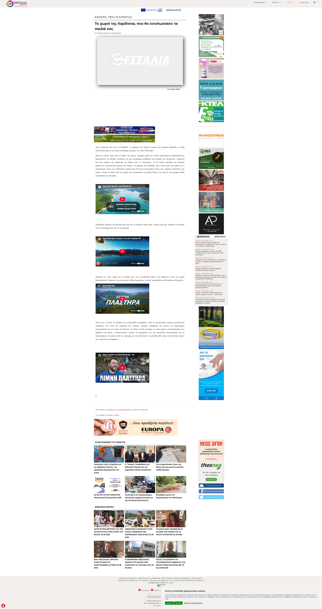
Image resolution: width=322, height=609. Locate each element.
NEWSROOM (203, 237)
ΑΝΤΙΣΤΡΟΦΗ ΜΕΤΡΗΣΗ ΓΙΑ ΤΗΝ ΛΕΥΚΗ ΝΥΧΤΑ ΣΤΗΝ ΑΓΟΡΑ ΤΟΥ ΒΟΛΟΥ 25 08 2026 (108, 532)
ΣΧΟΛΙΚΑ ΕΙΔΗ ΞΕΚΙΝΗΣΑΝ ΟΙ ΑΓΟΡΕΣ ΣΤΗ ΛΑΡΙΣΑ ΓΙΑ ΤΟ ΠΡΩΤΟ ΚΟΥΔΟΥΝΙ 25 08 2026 (169, 532)
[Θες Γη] (211, 158)
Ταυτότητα (200, 580)
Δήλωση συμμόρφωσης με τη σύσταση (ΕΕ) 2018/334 (172, 580)
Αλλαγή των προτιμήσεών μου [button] (193, 603)
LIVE (172, 583)
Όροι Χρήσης (167, 578)
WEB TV (276, 2)
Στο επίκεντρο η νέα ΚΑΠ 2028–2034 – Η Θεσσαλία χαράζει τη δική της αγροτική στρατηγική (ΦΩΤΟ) (209, 285)
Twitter (156, 590)
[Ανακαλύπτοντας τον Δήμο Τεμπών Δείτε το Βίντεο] (211, 24)
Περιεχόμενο (197, 578)
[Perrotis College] (211, 202)
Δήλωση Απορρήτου (182, 578)
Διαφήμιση (156, 578)
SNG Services (144, 578)
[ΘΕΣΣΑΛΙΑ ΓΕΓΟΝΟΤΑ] (124, 130)
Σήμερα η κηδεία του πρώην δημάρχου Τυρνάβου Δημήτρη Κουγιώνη (208, 268)
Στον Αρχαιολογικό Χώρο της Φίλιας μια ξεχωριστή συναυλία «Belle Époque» (169, 467)
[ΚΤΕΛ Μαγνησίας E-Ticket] (211, 111)
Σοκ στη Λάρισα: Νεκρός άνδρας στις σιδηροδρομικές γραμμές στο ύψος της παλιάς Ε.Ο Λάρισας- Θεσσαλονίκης (210, 243)
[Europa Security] (136, 427)
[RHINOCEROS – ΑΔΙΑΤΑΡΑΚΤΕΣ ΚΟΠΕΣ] (211, 136)
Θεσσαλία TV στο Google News (119, 410)
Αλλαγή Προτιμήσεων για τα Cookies (133, 580)
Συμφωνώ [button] (169, 603)
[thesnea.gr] (211, 472)
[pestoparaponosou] (211, 375)
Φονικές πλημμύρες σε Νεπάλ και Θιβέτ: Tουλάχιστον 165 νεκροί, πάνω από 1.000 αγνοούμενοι (209, 252)
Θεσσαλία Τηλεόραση (128, 578)
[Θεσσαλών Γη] (124, 138)
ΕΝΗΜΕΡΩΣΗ (259, 2)
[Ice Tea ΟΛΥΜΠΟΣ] (211, 316)
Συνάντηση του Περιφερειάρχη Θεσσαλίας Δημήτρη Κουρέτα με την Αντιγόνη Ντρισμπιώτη (139, 497)
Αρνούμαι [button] (178, 603)
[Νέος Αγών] (211, 450)
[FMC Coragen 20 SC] (211, 68)
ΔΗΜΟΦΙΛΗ (219, 237)
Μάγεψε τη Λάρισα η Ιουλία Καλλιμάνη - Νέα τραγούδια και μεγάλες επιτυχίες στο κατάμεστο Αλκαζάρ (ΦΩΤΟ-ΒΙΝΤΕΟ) (211, 276)
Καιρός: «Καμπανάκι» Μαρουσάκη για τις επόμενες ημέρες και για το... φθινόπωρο (209, 292)
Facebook (145, 590)
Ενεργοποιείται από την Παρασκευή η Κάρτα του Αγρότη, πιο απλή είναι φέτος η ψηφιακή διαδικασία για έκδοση (210, 300)
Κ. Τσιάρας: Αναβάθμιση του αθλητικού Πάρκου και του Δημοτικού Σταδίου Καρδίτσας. (138, 467)
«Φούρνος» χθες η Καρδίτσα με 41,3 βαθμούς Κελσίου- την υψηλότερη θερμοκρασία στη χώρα (210, 260)
